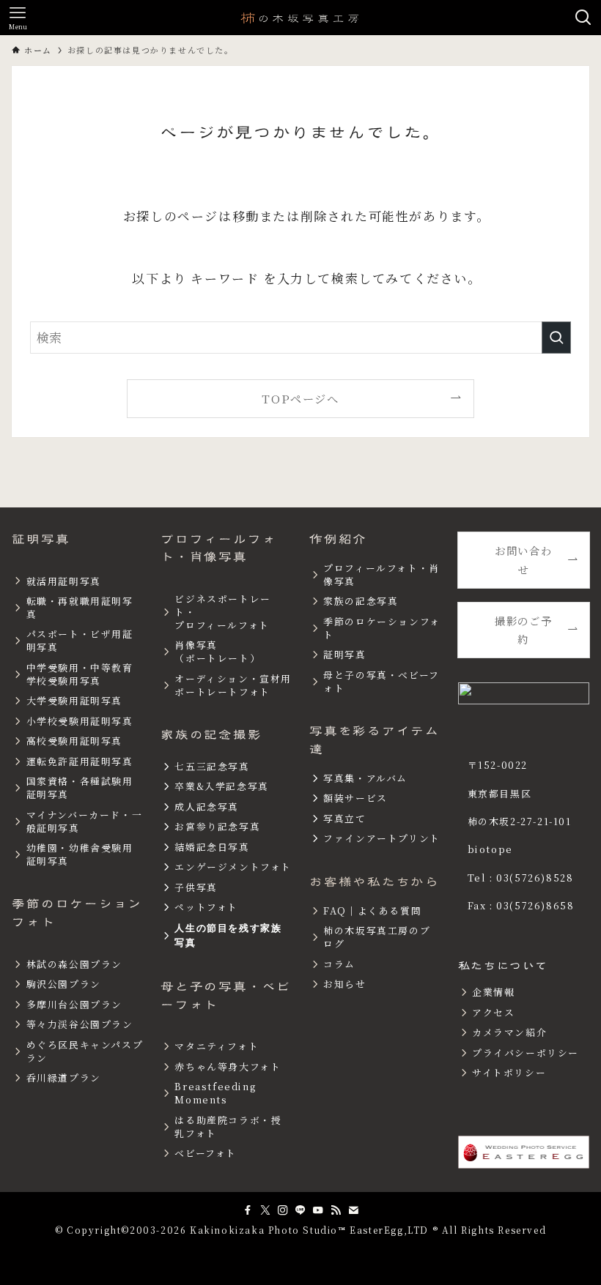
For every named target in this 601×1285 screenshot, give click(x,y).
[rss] (335, 1210)
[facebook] (247, 1210)
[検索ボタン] (583, 17)
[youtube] (318, 1210)
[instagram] (283, 1210)
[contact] (353, 1210)
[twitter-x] (265, 1210)
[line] (300, 1210)
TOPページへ (300, 398)
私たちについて (503, 966)
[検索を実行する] (556, 337)
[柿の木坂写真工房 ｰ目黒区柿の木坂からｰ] (300, 17)
